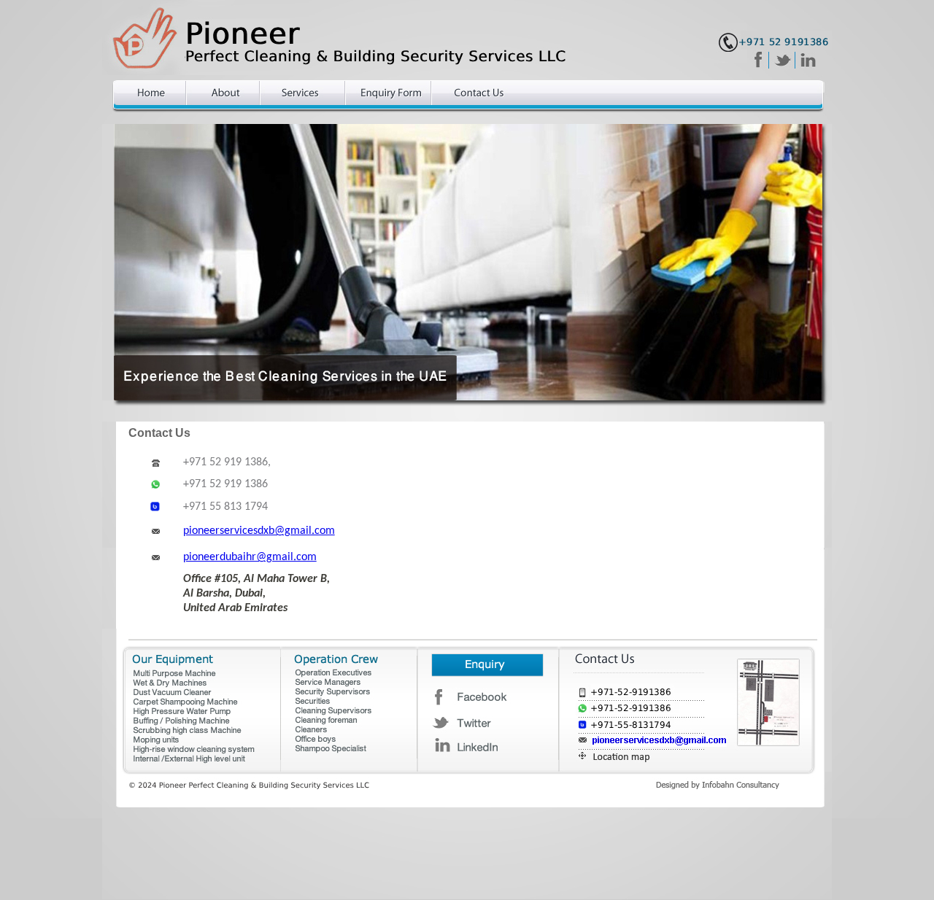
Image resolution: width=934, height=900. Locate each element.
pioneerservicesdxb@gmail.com (259, 531)
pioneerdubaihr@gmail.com (250, 557)
